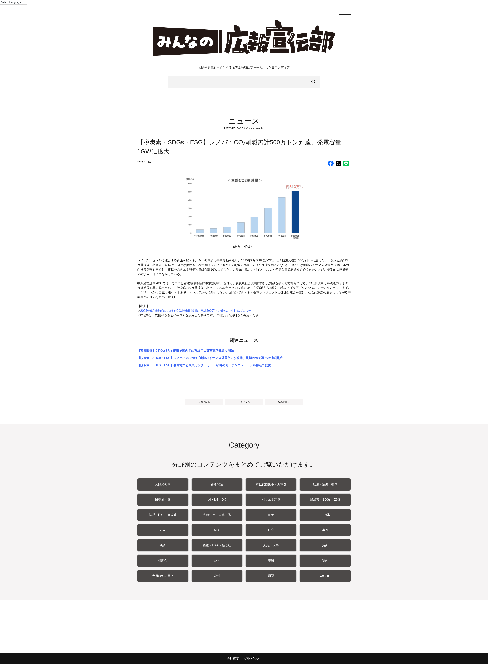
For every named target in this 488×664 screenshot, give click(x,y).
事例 (325, 530)
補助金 (162, 560)
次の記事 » (283, 402)
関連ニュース (244, 340)
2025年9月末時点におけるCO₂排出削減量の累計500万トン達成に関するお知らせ (195, 310)
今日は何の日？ (162, 575)
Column (325, 575)
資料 (217, 575)
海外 (325, 545)
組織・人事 (271, 545)
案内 (325, 560)
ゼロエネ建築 (271, 499)
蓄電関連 (217, 484)
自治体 (325, 514)
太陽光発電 (162, 484)
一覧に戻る (244, 402)
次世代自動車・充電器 (271, 484)
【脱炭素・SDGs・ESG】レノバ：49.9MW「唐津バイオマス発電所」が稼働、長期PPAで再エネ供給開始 (210, 358)
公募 (217, 560)
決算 (163, 545)
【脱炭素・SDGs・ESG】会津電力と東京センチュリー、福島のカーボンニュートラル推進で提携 (204, 365)
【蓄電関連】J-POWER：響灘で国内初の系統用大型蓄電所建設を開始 (185, 350)
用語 (271, 575)
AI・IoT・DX (217, 499)
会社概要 (233, 658)
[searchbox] (244, 82)
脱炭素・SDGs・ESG (325, 499)
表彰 (271, 560)
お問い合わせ (252, 658)
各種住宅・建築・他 (217, 514)
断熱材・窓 (162, 499)
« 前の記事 (204, 402)
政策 (271, 514)
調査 (217, 530)
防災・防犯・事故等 (163, 514)
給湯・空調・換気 (325, 484)
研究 (271, 530)
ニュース (244, 121)
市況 (163, 530)
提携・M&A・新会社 (217, 545)
